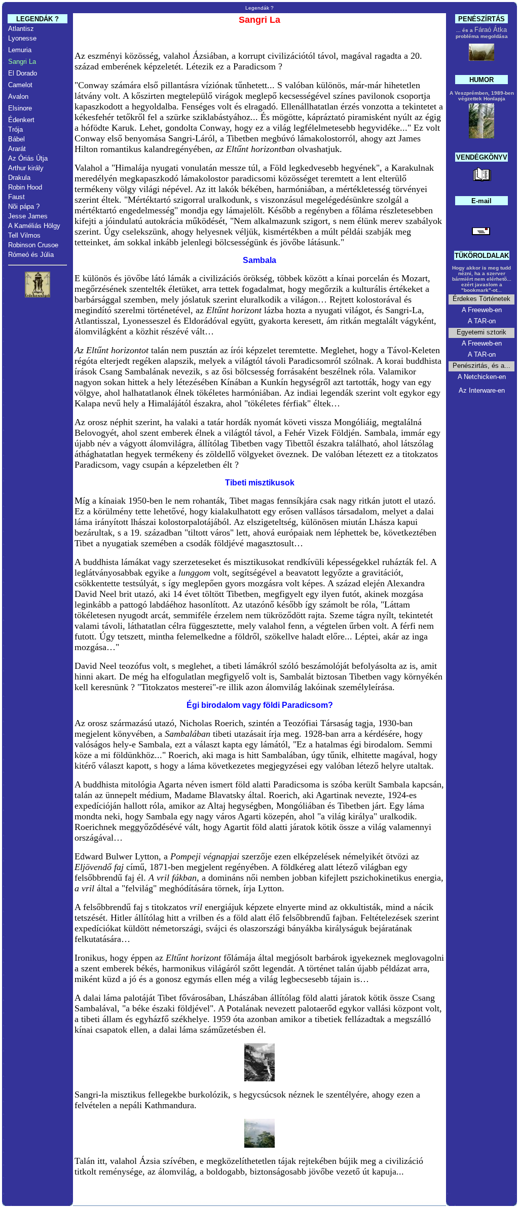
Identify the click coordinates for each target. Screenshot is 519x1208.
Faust (16, 197)
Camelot (20, 85)
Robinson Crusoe (33, 245)
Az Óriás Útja (28, 158)
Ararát (17, 149)
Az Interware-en (482, 390)
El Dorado (22, 73)
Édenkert (21, 120)
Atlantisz (21, 28)
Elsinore (20, 108)
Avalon (18, 96)
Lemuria (19, 50)
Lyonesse (22, 38)
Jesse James (28, 216)
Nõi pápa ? (24, 206)
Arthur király (26, 168)
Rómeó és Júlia (31, 254)
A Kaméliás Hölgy (34, 226)
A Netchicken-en (482, 377)
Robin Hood (25, 187)
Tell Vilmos (24, 235)
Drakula (19, 177)
